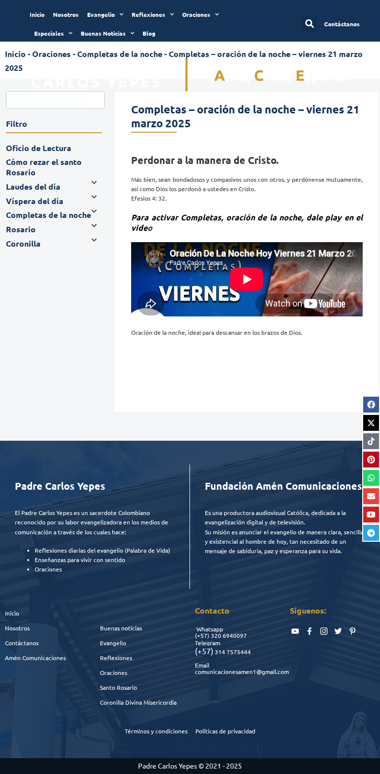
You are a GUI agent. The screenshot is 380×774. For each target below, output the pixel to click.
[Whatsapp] (371, 478)
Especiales (49, 33)
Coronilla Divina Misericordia (138, 702)
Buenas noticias (121, 628)
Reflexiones (148, 14)
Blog (148, 33)
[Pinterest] (371, 459)
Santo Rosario (118, 687)
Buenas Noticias (103, 33)
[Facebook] (371, 405)
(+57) (202, 635)
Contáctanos (22, 643)
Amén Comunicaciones (35, 658)
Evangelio (101, 14)
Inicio (37, 14)
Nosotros (66, 14)
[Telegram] (371, 533)
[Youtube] (371, 514)
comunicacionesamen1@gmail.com (242, 671)
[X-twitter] (371, 423)
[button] (309, 24)
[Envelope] (371, 496)
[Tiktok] (371, 441)
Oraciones (196, 14)
